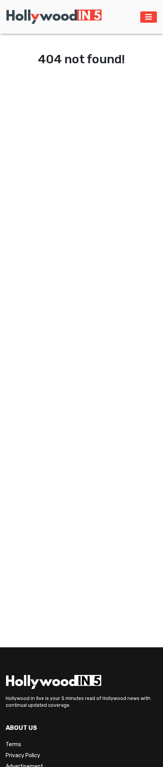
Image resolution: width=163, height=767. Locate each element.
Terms (13, 744)
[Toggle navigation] (148, 17)
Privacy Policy (23, 755)
